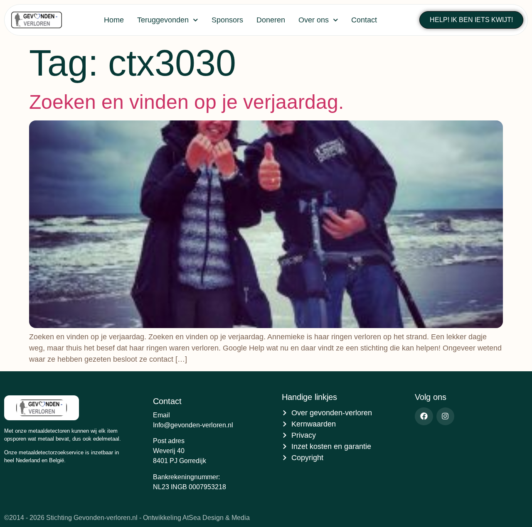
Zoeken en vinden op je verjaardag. (186, 102)
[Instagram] (445, 416)
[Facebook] (424, 416)
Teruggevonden (163, 20)
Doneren (270, 20)
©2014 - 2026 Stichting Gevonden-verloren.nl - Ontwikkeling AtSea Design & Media (127, 517)
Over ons (313, 20)
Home (114, 20)
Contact (364, 20)
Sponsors (227, 20)
